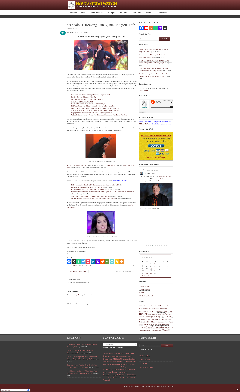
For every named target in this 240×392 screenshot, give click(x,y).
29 (151, 273)
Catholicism (136, 13)
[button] (63, 33)
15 (151, 268)
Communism (156, 308)
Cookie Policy (161, 386)
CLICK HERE (143, 91)
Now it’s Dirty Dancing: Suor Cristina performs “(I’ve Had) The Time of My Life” (95, 108)
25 (163, 271)
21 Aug (155, 173)
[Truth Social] (97, 261)
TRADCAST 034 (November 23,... (124, 271)
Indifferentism (166, 314)
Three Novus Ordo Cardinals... (77, 271)
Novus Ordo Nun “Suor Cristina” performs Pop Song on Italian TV (91, 95)
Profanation (165, 324)
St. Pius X (110, 377)
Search (164, 39)
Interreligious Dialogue (153, 316)
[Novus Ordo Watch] (94, 5)
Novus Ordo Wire (96, 13)
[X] (74, 261)
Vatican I (160, 330)
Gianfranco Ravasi (109, 165)
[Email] (107, 261)
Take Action (163, 13)
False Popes (111, 13)
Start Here (73, 13)
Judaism (144, 319)
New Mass (151, 322)
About (83, 13)
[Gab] (78, 261)
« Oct (143, 275)
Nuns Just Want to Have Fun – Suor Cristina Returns (86, 99)
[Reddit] (102, 261)
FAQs (131, 386)
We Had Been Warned (146, 296)
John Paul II (168, 317)
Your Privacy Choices (18, 390)
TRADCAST (150, 13)
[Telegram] (83, 261)
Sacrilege (142, 327)
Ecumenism (143, 311)
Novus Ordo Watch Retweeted (151, 170)
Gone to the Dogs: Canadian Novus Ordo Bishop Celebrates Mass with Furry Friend (154, 69)
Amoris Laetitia (148, 306)
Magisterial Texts (144, 286)
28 (147, 273)
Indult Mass (142, 317)
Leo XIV (154, 319)
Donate (137, 386)
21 (147, 271)
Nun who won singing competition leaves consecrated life (93, 198)
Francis (152, 311)
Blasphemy (143, 308)
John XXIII (105, 367)
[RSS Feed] (151, 28)
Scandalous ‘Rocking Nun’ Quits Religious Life (101, 24)
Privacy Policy (150, 386)
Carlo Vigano (151, 308)
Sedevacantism (158, 327)
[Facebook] (69, 261)
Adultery (141, 306)
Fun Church (83, 265)
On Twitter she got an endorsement (77, 165)
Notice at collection (6, 390)
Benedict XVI (165, 306)
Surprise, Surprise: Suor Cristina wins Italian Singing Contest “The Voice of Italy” (95, 110)
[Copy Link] (117, 261)
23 (155, 271)
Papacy (147, 324)
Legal (142, 386)
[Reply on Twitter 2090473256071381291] (141, 179)
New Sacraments (160, 322)
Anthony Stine (148, 173)
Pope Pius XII (158, 324)
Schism (149, 327)
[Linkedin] (93, 261)
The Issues (123, 13)
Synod (142, 330)
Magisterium (160, 319)
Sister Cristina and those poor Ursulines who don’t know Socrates (90, 196)
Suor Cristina (89, 265)
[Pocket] (88, 261)
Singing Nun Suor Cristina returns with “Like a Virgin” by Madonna (91, 113)
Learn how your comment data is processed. (104, 304)
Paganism (141, 324)
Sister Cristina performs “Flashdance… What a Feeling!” (88, 104)
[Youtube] (146, 28)
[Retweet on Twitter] (143, 170)
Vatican (155, 329)
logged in (77, 295)
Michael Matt (168, 319)
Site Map (170, 386)
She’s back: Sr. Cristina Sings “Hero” (82, 101)
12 (167, 266)
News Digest (169, 322)
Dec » (148, 275)
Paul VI (152, 324)
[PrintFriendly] (112, 261)
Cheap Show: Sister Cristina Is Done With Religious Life (88, 187)
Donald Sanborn (163, 308)
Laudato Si (149, 319)
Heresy (142, 313)
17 (159, 268)
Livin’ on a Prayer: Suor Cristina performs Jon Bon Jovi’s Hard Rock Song (93, 106)
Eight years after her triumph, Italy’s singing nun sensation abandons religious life (95, 185)
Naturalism (143, 322)
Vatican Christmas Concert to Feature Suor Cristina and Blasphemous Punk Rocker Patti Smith (99, 115)
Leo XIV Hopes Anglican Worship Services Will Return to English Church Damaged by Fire (154, 61)
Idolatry (159, 314)
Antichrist (157, 306)
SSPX (167, 327)
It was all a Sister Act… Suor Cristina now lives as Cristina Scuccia (91, 189)
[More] (121, 261)
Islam (163, 317)
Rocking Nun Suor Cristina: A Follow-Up (83, 97)
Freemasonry (161, 311)
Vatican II (166, 330)
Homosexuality (152, 314)
